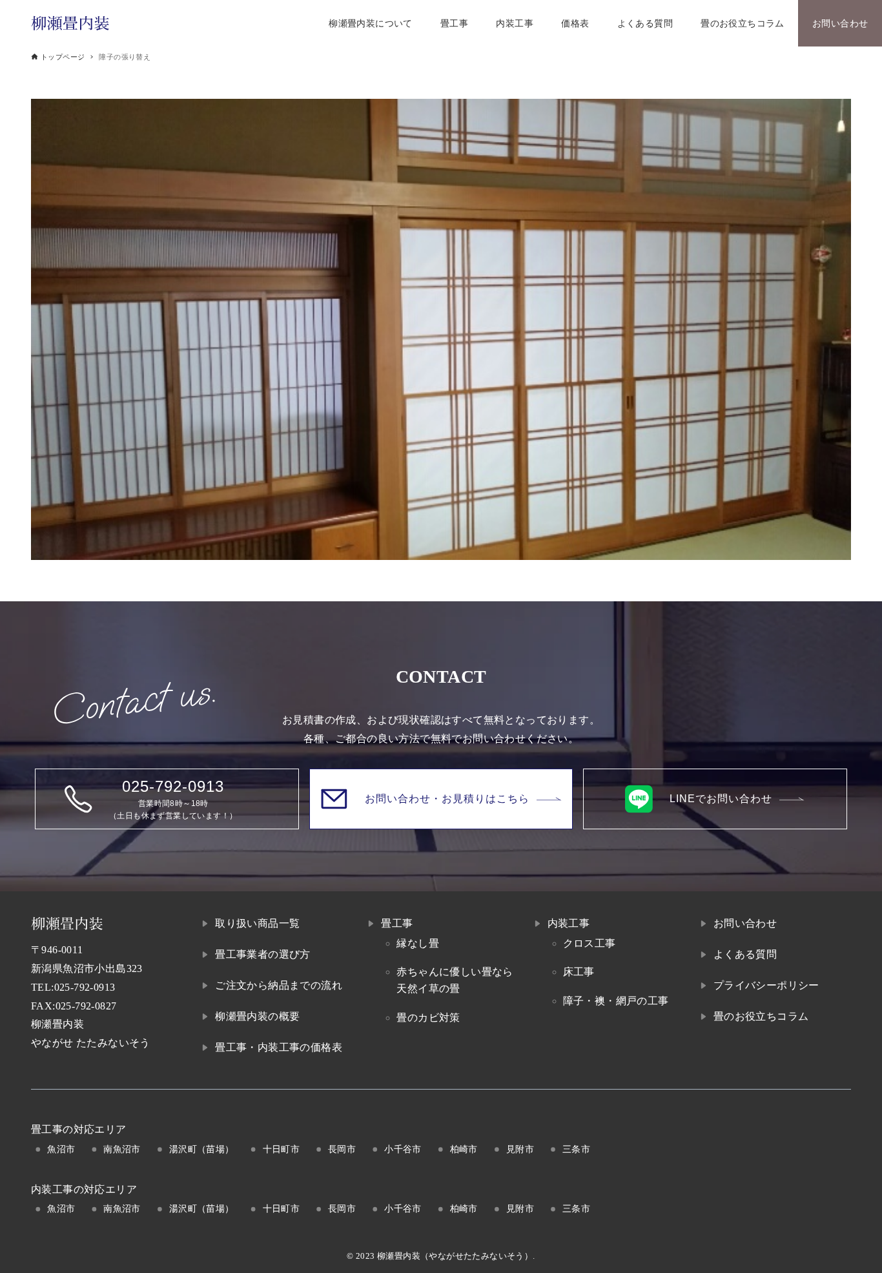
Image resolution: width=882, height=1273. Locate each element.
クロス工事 (589, 943)
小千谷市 (403, 1149)
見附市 (520, 1149)
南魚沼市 (122, 1149)
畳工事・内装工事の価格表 (278, 1047)
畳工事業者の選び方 (263, 954)
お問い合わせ (745, 923)
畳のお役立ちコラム (761, 1016)
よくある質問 (745, 954)
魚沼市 (61, 1149)
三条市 (576, 1149)
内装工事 (569, 923)
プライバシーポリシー (766, 985)
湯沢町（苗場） (201, 1149)
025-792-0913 (85, 987)
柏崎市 (464, 1149)
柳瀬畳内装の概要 (257, 1016)
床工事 (579, 971)
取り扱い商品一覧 (257, 923)
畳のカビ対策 (428, 1017)
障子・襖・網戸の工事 (616, 1000)
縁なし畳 (417, 943)
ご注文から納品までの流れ (278, 985)
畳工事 (397, 923)
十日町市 (281, 1149)
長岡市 (342, 1149)
